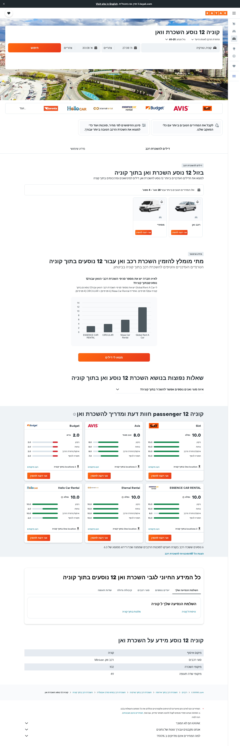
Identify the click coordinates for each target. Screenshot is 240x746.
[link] (114, 357)
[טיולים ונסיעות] (234, 66)
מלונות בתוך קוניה (131, 611)
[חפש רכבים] (234, 38)
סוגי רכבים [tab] (144, 590)
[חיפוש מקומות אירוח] (234, 31)
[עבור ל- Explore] (234, 48)
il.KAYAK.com (197, 692)
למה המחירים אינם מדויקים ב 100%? (178, 736)
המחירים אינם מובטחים (132, 713)
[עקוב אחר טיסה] (234, 56)
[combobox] (205, 39)
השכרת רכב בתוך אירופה (167, 692)
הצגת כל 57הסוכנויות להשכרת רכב (184, 553)
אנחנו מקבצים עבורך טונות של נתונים (178, 729)
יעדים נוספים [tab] (162, 590)
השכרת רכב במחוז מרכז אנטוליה (111, 692)
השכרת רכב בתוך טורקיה (141, 692)
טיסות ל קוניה (189, 611)
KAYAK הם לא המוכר (188, 723)
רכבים (184, 692)
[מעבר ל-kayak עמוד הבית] (216, 13)
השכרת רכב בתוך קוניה (83, 692)
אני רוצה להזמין (179, 232)
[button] (4, 4)
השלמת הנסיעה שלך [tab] (186, 590)
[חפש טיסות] (234, 23)
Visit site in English (107, 3)
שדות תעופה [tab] (105, 590)
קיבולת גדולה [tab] (124, 590)
